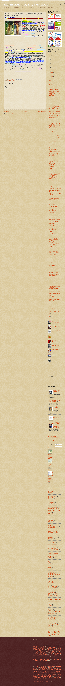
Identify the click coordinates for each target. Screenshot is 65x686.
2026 (49, 55)
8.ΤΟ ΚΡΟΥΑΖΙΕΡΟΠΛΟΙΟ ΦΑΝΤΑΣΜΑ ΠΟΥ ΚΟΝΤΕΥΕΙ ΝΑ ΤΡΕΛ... (54, 154)
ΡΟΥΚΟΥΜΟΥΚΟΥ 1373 (52, 88)
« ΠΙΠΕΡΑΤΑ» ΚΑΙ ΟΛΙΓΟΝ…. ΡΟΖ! (53, 487)
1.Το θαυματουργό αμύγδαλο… (53, 142)
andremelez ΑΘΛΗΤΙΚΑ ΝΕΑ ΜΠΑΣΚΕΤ (53, 437)
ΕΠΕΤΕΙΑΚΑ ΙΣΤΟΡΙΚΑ (58, 653)
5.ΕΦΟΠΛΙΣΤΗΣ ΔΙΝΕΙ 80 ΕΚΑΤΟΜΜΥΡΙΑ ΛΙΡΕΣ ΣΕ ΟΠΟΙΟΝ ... (55, 184)
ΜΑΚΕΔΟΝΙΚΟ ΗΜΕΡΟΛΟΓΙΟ (52, 573)
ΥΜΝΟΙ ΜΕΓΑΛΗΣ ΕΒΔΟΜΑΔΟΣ (52, 630)
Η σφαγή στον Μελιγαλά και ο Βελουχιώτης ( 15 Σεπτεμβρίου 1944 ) (56, 341)
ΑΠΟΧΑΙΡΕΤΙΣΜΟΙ (50, 497)
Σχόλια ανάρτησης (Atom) (11, 113)
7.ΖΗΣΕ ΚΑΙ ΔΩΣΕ (51, 95)
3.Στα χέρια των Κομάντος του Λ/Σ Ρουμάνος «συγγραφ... (54, 216)
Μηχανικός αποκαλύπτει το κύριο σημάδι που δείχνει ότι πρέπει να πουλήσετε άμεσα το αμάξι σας (56, 391)
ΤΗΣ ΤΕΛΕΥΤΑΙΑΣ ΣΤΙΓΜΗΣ (52, 618)
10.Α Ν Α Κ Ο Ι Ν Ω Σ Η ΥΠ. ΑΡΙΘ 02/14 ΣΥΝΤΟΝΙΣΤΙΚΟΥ (54, 244)
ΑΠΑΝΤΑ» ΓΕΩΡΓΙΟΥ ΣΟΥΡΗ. (52, 496)
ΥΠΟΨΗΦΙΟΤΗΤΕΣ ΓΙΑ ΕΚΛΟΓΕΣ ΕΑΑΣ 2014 (54, 632)
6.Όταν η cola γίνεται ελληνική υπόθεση (54, 274)
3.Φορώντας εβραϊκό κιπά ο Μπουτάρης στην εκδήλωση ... (54, 166)
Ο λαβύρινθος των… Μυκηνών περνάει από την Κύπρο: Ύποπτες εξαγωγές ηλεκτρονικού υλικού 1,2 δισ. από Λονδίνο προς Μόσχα (56, 426)
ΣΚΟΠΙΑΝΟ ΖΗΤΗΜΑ (51, 610)
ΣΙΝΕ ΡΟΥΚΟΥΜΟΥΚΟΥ (51, 603)
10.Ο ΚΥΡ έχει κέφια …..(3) (53, 118)
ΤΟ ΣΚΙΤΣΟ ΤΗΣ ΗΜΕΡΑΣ (51, 619)
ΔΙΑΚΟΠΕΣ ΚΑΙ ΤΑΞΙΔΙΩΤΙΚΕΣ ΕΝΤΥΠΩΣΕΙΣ (39, 648)
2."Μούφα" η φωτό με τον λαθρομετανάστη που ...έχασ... (54, 144)
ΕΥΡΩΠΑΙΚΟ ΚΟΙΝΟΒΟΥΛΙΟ (52, 542)
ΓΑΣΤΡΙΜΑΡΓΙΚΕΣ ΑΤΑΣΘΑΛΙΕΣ (52, 507)
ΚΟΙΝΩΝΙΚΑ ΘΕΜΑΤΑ (54, 660)
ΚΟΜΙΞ (49, 562)
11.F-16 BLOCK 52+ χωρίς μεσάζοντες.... (55, 296)
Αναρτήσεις (57, 444)
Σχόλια (57, 446)
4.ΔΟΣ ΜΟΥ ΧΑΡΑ (52, 300)
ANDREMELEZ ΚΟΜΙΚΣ (50, 448)
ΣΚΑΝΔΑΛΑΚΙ (50, 604)
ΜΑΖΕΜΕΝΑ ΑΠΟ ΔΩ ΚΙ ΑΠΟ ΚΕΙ (12, 80)
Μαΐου (50, 81)
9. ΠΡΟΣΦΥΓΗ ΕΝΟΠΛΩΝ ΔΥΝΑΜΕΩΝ (54, 173)
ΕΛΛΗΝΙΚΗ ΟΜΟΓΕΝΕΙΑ (51, 530)
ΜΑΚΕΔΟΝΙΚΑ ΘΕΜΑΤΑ (51, 572)
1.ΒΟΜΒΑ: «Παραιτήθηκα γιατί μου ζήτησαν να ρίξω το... (54, 249)
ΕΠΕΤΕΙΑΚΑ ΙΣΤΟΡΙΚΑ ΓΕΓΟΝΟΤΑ (53, 536)
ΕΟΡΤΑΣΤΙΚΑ (50, 533)
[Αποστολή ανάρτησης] (16, 79)
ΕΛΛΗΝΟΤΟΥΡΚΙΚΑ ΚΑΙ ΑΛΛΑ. (52, 531)
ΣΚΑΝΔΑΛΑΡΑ (50, 605)
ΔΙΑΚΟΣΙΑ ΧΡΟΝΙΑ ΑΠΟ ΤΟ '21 (52, 648)
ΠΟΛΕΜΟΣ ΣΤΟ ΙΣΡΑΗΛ (51, 588)
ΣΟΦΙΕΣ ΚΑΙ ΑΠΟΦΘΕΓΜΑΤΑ (52, 613)
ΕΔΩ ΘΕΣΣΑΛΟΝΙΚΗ (44, 650)
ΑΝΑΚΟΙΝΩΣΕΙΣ (50, 492)
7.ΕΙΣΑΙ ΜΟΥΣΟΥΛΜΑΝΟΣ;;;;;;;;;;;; (54, 275)
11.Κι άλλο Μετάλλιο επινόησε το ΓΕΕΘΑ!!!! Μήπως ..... (53, 177)
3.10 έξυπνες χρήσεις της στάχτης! (54, 127)
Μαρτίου (50, 84)
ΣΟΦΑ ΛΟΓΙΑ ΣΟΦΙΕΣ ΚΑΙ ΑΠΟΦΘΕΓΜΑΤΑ (54, 611)
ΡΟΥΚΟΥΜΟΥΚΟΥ (37, 671)
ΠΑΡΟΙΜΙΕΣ (49, 585)
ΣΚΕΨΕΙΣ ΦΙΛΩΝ (50, 609)
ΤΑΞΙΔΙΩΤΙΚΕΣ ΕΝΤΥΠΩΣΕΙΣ (52, 617)
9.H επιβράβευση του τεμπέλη (53, 117)
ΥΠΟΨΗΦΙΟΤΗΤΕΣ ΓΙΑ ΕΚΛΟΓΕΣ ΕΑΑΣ (53, 631)
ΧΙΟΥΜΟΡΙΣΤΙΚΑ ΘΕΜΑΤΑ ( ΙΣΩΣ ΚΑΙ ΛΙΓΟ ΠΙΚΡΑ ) (41, 681)
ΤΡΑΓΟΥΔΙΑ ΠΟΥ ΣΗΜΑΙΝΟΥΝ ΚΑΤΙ (38, 678)
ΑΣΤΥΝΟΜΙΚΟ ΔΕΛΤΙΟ (51, 502)
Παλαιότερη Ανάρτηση (42, 111)
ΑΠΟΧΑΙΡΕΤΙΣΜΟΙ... (51, 498)
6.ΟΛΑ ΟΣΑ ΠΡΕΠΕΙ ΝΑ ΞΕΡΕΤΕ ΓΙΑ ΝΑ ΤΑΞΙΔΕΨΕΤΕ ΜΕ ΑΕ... (55, 254)
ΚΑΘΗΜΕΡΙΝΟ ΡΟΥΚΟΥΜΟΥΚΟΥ (26, 4)
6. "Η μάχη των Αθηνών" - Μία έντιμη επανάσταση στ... (54, 304)
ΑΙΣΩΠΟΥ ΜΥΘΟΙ (50, 491)
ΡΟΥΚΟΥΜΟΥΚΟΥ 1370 (52, 141)
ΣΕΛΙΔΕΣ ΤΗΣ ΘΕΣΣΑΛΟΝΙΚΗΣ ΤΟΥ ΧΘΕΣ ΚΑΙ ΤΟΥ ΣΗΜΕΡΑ (50, 672)
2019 (49, 64)
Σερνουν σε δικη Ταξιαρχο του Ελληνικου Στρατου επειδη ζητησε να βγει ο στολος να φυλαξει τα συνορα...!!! (56, 322)
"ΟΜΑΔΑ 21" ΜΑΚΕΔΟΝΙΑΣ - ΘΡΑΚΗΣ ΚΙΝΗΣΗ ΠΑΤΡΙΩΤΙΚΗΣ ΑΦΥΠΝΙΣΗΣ (54, 423)
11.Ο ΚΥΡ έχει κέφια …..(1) (53, 228)
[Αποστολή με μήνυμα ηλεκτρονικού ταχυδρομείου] (17, 79)
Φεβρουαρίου (51, 85)
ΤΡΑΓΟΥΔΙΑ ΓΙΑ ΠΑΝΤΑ (51, 622)
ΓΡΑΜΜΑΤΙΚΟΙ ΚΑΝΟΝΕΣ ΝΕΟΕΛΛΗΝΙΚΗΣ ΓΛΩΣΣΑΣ (54, 646)
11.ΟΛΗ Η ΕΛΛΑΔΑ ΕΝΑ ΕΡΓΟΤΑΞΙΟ (54, 311)
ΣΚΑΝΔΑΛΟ (57, 673)
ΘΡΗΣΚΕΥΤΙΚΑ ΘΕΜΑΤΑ (37, 658)
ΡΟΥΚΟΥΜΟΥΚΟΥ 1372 (52, 105)
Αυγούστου (51, 77)
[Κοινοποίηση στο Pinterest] (21, 79)
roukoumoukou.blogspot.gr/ (51, 440)
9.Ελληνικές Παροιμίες (52, 155)
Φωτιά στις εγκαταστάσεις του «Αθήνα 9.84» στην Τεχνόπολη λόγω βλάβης (54, 401)
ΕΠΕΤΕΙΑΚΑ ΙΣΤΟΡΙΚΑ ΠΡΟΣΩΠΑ (53, 537)
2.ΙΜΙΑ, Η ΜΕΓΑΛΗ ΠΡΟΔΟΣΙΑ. (53, 108)
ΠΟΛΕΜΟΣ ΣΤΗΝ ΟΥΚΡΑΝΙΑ (52, 587)
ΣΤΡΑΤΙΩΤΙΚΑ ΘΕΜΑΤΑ (45, 676)
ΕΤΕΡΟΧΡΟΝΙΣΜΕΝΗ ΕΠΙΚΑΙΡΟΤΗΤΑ (53, 541)
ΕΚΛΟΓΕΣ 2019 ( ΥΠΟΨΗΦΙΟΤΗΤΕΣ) (53, 526)
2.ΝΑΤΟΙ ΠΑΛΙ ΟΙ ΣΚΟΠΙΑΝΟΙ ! (53, 288)
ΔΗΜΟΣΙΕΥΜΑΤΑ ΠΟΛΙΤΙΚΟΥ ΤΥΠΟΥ (53, 514)
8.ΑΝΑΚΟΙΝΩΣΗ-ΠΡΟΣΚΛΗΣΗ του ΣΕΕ (54, 190)
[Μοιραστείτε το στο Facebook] (20, 79)
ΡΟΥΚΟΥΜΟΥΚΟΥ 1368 (52, 178)
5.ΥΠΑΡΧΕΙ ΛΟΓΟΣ (52, 199)
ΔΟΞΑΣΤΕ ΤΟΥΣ (50, 521)
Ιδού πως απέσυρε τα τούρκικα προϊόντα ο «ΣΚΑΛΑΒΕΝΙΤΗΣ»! (56, 350)
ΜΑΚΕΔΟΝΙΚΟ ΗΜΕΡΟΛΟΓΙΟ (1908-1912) (54, 574)
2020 (49, 63)
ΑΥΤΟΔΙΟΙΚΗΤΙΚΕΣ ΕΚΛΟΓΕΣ (52, 503)
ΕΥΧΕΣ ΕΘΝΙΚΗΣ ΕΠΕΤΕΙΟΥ (52, 544)
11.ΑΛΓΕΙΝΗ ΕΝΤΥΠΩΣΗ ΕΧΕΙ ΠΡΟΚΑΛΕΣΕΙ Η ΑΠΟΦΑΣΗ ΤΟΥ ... (54, 103)
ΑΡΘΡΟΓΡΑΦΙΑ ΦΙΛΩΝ (51, 501)
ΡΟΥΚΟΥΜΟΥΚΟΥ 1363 (52, 265)
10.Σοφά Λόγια (51, 226)
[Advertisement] (52, 369)
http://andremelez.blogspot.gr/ (52, 436)
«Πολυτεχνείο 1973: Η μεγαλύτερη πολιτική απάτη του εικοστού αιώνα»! (56, 355)
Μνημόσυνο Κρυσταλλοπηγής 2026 (56, 417)
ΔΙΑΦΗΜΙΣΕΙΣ (50, 519)
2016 (49, 68)
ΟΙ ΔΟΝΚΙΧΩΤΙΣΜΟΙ (51, 581)
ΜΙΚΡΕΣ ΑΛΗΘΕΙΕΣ (58, 665)
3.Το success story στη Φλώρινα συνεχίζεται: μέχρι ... (53, 233)
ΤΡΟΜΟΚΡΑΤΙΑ (50, 627)
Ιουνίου (50, 80)
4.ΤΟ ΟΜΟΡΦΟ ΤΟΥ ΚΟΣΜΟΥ (53, 251)
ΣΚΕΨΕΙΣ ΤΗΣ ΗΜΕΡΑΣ (39, 674)
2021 (49, 62)
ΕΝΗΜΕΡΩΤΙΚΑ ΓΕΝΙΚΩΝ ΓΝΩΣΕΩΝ (53, 532)
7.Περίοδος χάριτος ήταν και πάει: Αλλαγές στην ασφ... (54, 221)
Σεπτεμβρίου (51, 76)
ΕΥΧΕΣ (49, 543)
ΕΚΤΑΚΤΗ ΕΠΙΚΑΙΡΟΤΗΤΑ (51, 527)
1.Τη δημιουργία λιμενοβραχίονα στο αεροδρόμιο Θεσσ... (54, 107)
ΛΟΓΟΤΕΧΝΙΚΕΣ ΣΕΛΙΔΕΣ (51, 569)
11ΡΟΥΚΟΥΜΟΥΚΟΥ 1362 (53, 285)
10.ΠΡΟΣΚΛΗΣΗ (51, 295)
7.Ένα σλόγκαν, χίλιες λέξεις (53, 238)
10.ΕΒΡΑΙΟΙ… (51, 207)
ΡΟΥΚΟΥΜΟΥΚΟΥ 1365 (52, 229)
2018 (49, 66)
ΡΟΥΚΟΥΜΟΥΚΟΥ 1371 (52, 122)
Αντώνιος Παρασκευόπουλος (53, 406)
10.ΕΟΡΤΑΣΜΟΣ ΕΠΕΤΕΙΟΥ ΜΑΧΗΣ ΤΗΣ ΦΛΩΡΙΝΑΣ (54, 101)
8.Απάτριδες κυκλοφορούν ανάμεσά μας (54, 299)
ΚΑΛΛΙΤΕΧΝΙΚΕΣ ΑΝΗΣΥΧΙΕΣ (40, 660)
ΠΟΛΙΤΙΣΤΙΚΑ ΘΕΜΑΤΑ (51, 591)
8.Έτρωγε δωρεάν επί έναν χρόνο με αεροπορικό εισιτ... (54, 97)
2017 (49, 67)
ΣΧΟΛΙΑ (49, 616)
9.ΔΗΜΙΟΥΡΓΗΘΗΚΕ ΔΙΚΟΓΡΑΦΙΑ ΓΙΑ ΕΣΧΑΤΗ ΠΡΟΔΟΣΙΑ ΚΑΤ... (54, 206)
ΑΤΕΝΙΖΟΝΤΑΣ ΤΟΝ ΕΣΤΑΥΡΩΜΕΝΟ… (55, 408)
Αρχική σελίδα (24, 111)
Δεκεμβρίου (51, 72)
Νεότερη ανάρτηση (7, 111)
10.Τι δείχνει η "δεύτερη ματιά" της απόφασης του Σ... (54, 175)
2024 (49, 58)
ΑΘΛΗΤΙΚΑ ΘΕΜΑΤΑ (51, 490)
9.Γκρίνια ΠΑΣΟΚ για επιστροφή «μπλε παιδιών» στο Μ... (54, 242)
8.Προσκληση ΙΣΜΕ (52, 223)
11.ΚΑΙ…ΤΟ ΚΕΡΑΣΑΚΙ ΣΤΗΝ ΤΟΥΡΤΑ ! (55, 264)
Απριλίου (50, 83)
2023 (49, 59)
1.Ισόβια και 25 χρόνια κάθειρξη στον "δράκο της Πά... (54, 124)
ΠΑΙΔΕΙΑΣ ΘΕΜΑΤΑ (44, 667)
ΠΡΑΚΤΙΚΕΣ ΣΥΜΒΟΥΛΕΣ (51, 592)
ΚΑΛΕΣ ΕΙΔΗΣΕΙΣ (50, 557)
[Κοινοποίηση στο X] (19, 79)
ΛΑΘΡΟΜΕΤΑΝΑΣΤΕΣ (51, 566)
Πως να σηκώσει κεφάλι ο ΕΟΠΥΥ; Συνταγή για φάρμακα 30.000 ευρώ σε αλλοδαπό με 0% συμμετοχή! (56, 326)
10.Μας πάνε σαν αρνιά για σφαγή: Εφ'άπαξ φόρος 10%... (54, 137)
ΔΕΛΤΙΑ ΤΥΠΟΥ (50, 512)
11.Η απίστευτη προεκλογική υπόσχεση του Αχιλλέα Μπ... (54, 158)
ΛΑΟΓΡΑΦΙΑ (49, 567)
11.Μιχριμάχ (51, 209)
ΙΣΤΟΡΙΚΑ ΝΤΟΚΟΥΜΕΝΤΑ (52, 556)
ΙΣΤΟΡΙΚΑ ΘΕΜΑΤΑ (50, 555)
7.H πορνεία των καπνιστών (53, 203)
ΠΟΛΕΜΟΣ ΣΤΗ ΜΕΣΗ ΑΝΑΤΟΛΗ (52, 586)
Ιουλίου (50, 79)
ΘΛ (48, 550)
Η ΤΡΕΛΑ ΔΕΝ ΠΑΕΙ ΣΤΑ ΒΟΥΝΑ (52, 547)
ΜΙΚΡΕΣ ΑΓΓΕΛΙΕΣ (50, 576)
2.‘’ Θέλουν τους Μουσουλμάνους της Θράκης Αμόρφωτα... (54, 126)
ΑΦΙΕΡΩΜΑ (49, 504)
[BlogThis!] (18, 79)
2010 (49, 316)
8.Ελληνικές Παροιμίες (52, 204)
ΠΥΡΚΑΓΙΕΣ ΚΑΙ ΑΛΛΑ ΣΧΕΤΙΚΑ (52, 595)
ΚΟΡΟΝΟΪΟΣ (49, 563)
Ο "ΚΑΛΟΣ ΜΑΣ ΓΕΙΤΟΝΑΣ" (39, 666)
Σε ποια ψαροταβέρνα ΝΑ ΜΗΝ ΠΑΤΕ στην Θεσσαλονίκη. (56, 335)
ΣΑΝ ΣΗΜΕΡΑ (47, 671)
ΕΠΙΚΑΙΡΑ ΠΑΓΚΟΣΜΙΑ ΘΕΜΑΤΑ (47, 655)
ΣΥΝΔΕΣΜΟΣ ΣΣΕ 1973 (50, 458)
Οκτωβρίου (51, 75)
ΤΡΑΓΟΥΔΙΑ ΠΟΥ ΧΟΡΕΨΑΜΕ (52, 626)
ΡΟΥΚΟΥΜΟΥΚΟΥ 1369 (52, 160)
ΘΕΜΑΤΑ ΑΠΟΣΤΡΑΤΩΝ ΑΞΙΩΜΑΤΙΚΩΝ (53, 549)
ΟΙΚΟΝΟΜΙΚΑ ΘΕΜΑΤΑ (51, 582)
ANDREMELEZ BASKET (50, 470)
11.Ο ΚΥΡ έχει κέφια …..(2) (53, 195)
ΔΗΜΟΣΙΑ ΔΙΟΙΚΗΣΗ (51, 513)
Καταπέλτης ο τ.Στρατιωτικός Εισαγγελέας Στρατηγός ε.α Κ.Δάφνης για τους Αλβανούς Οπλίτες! (56, 345)
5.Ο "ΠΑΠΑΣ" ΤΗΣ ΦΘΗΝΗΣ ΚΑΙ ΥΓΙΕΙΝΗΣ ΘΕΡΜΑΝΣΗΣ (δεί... (54, 272)
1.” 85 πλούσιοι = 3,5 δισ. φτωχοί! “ (54, 198)
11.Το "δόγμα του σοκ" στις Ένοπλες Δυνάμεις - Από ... (54, 246)
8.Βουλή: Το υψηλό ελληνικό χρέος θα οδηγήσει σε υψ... (54, 258)
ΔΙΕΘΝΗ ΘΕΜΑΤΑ (50, 520)
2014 (49, 71)
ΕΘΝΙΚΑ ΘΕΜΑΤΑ (50, 525)
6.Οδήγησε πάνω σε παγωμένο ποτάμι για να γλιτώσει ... (54, 186)
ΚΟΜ (48, 561)
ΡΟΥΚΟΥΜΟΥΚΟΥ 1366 (52, 210)
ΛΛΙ (48, 568)
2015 (49, 70)
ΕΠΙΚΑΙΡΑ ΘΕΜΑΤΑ (50, 538)
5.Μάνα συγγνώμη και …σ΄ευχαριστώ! (54, 252)
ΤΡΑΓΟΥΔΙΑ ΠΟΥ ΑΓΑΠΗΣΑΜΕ (52, 623)
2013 (49, 313)
